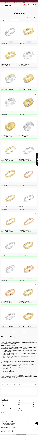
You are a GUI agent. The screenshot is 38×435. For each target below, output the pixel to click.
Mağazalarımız (3, 402)
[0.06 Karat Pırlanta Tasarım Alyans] (10, 291)
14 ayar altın (22, 342)
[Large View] (27, 17)
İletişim (2, 405)
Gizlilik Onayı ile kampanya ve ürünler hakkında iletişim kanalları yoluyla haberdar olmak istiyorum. (8, 423)
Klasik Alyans (14, 20)
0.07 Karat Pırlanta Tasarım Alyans (5, 206)
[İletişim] (4, 5)
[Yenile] (5, 421)
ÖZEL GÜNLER (20, 410)
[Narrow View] (31, 17)
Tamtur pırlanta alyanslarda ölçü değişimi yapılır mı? (9, 392)
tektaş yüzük (21, 375)
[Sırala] (35, 17)
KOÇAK (19, 400)
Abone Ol (12, 421)
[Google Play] (3, 412)
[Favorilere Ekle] (17, 24)
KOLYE (19, 404)
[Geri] (13, 332)
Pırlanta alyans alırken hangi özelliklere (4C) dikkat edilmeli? (11, 384)
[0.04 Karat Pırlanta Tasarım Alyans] (10, 78)
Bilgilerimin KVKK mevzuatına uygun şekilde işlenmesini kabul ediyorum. (8, 424)
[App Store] (1, 412)
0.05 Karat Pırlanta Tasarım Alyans (5, 325)
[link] (2, 408)
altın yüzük (28, 353)
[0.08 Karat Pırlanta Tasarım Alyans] (28, 244)
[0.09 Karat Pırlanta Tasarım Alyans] (10, 149)
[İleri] (24, 332)
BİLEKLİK (19, 408)
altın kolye (26, 376)
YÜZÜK (19, 402)
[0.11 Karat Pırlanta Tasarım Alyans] (28, 31)
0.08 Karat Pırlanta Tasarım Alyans (24, 254)
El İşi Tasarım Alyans (5, 20)
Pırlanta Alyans (15, 9)
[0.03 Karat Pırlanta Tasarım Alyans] (28, 102)
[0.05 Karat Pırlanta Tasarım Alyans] (10, 315)
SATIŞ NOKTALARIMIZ (4, 404)
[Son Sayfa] (26, 332)
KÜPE (18, 406)
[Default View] (29, 17)
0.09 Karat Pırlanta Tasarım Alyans (5, 159)
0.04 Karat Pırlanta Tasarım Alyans (5, 88)
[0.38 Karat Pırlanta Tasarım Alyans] (10, 31)
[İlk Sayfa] (11, 332)
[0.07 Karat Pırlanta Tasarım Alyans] (28, 173)
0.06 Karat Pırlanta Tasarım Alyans (5, 301)
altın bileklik (35, 376)
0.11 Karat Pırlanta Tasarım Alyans (5, 64)
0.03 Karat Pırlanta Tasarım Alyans (5, 135)
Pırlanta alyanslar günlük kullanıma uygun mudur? (9, 388)
